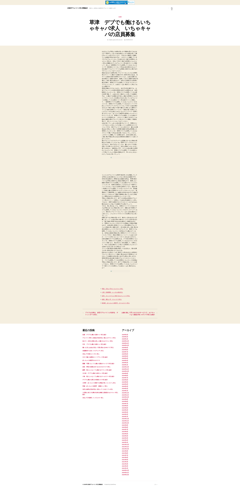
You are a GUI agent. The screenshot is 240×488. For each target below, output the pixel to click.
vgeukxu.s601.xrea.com (117, 39)
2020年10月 (125, 474)
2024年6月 (125, 380)
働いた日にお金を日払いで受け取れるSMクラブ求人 (98, 347)
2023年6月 (125, 405)
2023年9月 (125, 399)
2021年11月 (125, 446)
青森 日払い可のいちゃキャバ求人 (112, 288)
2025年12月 (125, 341)
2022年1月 (125, 442)
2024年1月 (125, 390)
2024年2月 (125, 388)
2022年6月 (125, 431)
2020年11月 (125, 472)
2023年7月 (125, 403)
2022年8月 (125, 427)
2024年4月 (125, 384)
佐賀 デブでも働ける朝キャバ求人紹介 (94, 334)
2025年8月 (125, 349)
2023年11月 (125, 395)
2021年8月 (125, 453)
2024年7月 (125, 377)
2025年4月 (125, 358)
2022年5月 (125, 433)
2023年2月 (125, 414)
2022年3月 (125, 438)
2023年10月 (125, 397)
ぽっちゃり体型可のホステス (91, 360)
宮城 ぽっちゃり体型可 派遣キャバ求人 (95, 386)
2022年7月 (125, 429)
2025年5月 (125, 356)
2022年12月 (125, 418)
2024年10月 (125, 371)
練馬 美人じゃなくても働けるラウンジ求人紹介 (97, 370)
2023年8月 (125, 401)
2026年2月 (125, 336)
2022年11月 (125, 421)
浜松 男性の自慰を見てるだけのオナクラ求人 (96, 366)
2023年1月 (125, 416)
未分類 (120, 16)
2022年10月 (125, 423)
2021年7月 (125, 455)
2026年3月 (125, 334)
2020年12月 (125, 470)
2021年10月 (125, 449)
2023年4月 (125, 410)
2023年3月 (125, 412)
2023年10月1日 (129, 39)
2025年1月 (125, 365)
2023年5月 (125, 408)
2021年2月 (125, 466)
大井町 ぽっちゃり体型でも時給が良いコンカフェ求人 (99, 383)
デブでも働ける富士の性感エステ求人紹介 (95, 379)
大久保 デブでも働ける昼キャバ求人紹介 (95, 373)
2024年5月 (125, 382)
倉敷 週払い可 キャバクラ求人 (112, 299)
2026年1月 (125, 339)
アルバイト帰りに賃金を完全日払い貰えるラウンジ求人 (99, 338)
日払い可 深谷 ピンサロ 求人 (90, 354)
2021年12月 (125, 444)
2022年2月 (125, 440)
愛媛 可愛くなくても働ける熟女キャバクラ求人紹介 (98, 363)
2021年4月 (125, 461)
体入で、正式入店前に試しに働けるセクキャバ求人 (97, 341)
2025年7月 (125, 352)
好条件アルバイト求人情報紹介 (78, 8)
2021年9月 (125, 451)
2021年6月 (125, 457)
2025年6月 (125, 354)
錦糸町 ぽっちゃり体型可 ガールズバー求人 (116, 303)
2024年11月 (125, 369)
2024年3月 (125, 386)
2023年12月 (125, 392)
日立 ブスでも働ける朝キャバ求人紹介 (94, 344)
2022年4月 (125, 436)
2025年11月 (125, 343)
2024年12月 (125, 367)
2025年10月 (125, 345)
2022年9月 (125, 425)
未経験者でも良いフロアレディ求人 (93, 350)
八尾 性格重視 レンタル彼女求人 (112, 292)
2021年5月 (125, 459)
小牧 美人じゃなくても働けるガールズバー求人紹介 (98, 376)
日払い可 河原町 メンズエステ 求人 (92, 397)
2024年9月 (125, 373)
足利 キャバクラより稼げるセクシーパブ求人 (116, 296)
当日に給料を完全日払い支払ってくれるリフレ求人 (97, 389)
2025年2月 (125, 362)
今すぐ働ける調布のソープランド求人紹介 (95, 357)
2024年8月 (125, 375)
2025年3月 (125, 360)
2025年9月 (125, 347)
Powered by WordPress (110, 484)
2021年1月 (125, 468)
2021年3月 (125, 464)
